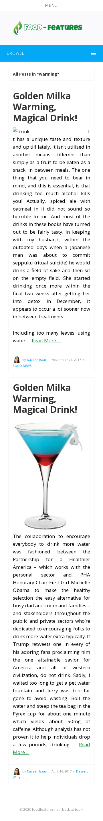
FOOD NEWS (22, 365)
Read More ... (46, 340)
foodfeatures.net (46, 809)
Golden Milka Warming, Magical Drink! (45, 107)
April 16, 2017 (62, 771)
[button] (51, 5)
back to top (72, 809)
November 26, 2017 (66, 359)
